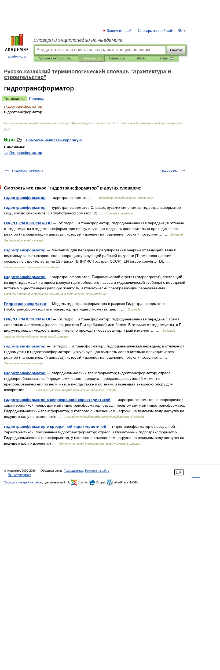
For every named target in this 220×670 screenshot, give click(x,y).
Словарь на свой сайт (156, 31)
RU (180, 31)
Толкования (91, 58)
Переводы (117, 58)
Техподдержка (73, 470)
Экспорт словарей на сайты (23, 482)
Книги (141, 58)
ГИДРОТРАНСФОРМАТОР (28, 223)
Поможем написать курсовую (54, 140)
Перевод (36, 98)
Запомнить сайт (120, 31)
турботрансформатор (23, 152)
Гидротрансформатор (25, 303)
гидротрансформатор (25, 197)
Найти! (176, 50)
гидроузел (169, 170)
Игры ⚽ (166, 58)
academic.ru (17, 56)
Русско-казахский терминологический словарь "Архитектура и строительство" (56, 58)
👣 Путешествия (19, 474)
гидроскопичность (27, 170)
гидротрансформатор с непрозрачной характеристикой (57, 400)
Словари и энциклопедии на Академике (78, 40)
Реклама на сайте (97, 470)
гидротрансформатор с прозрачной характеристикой (55, 426)
